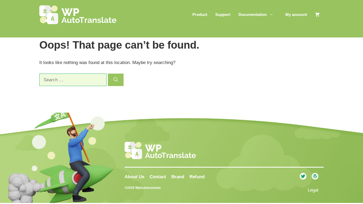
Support (222, 14)
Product (199, 14)
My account (296, 14)
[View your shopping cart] (317, 14)
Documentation (252, 14)
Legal (313, 190)
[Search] (116, 80)
